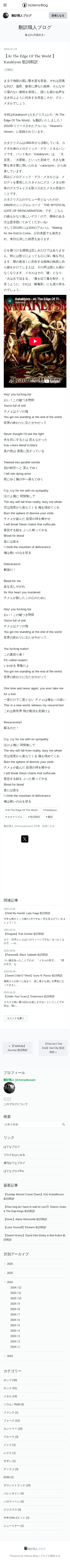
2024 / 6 (15, 1319)
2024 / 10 (15, 1298)
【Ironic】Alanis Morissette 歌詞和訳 (25, 1219)
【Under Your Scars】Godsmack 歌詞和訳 (29, 996)
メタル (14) (10, 1396)
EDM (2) (9, 1477)
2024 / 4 (15, 1330)
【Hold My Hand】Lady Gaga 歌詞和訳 (27, 913)
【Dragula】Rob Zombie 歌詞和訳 (24, 933)
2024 (10, 1282)
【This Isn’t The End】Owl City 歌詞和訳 (53, 1047)
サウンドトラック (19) (17, 1485)
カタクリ (35, 114)
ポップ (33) (10, 1380)
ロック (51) (10, 1388)
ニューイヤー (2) (14, 1525)
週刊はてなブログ (14, 1162)
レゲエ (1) (10, 1452)
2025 (10, 1272)
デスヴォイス (19, 188)
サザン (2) (10, 1461)
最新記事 (11, 1185)
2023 (10, 1356)
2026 (10, 1263)
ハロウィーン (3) (14, 1501)
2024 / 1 (15, 1346)
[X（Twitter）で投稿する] (24, 839)
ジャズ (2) (10, 1444)
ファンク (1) (11, 1412)
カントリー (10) (13, 1428)
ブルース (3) (11, 1436)
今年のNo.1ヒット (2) (16, 1517)
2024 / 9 (15, 1303)
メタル (9, 69)
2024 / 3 (15, 1336)
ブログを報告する (50, 1555)
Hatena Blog (31, 1555)
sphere (20, 513)
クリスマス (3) (12, 1509)
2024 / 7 (15, 1314)
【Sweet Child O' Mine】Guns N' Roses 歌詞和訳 (33, 975)
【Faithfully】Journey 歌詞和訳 (17, 1047)
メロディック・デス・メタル (39, 148)
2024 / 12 (15, 1287)
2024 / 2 (15, 1341)
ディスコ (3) (11, 1469)
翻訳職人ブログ (21, 15)
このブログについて (16, 1104)
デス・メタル (52, 182)
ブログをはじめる (14, 1154)
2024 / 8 (15, 1309)
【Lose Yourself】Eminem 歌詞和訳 (25, 1227)
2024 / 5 (15, 1325)
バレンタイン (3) (14, 1493)
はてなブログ (12, 1146)
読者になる (58, 15)
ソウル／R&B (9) (14, 1404)
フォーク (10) (12, 1420)
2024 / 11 (15, 1292)
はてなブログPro (14, 1170)
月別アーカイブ (16, 1254)
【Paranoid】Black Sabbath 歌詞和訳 (26, 954)
